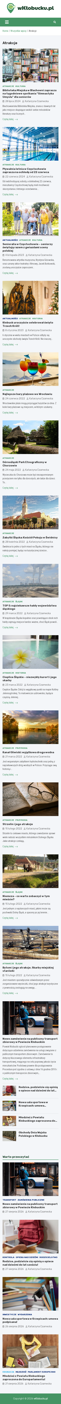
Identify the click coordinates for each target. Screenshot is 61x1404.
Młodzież (21, 1372)
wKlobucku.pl (41, 1398)
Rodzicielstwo (48, 1257)
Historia (37, 318)
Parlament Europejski (41, 1372)
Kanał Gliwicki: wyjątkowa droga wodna (28, 752)
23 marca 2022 (14, 684)
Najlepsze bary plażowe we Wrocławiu (27, 394)
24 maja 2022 (13, 469)
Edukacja (8, 1372)
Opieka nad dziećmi (27, 1257)
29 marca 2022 (14, 613)
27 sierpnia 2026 (14, 1211)
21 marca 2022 (13, 756)
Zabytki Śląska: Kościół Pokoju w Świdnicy (30, 537)
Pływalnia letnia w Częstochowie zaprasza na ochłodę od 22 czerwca (26, 170)
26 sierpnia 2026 (14, 1326)
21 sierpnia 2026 (14, 1383)
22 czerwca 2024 (15, 176)
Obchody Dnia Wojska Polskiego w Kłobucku (33, 1134)
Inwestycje (9, 1314)
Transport (9, 1200)
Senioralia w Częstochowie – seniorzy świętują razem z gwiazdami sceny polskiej (28, 247)
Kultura (20, 86)
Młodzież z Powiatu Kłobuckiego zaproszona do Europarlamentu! (37, 1121)
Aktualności (10, 240)
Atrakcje (8, 86)
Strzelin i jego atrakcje (18, 824)
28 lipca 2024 (13, 101)
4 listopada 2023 (14, 255)
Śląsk (19, 601)
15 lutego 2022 (13, 828)
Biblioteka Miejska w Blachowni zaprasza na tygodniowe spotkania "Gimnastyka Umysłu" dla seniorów (29, 93)
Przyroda (21, 748)
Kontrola (8, 1257)
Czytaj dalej (8, 119)
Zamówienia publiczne (31, 1200)
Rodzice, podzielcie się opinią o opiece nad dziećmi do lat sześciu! (38, 1090)
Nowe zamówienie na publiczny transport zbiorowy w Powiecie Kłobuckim (30, 1040)
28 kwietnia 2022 (15, 541)
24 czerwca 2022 (15, 398)
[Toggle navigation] (7, 22)
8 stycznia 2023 (14, 330)
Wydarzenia (25, 1314)
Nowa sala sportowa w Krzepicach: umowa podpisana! (33, 1105)
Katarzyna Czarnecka (37, 101)
